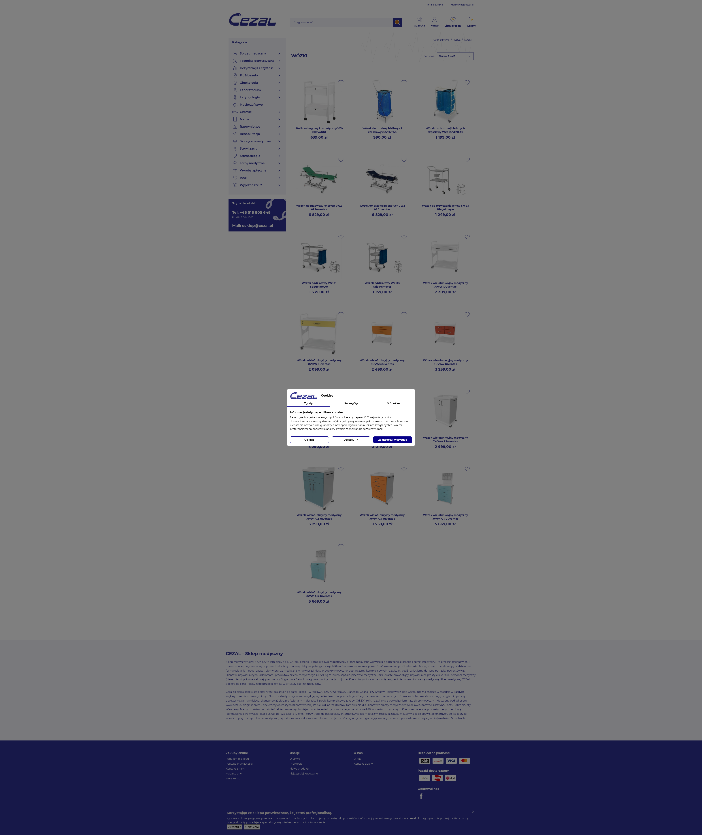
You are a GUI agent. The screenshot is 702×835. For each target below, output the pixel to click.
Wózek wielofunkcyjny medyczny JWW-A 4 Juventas (445, 516)
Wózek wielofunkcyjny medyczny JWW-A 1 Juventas (445, 439)
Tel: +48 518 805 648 (251, 212)
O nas (357, 758)
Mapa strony (234, 773)
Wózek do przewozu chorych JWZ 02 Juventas (382, 207)
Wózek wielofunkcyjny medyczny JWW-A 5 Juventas (319, 594)
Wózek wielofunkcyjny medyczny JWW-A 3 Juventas (382, 516)
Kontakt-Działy (363, 763)
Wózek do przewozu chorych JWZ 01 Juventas (319, 207)
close (473, 811)
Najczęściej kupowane (304, 773)
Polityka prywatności (239, 763)
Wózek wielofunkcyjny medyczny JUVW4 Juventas (445, 362)
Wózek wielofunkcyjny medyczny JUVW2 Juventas (319, 362)
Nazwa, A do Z (455, 56)
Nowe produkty (300, 768)
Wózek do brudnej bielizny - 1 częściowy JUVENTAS (382, 130)
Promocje (296, 763)
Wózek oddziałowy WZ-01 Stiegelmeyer (319, 284)
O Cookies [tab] (393, 403)
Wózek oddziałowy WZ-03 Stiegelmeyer (382, 284)
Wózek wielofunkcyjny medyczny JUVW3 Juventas (382, 362)
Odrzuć (309, 439)
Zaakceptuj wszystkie (392, 439)
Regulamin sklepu (237, 758)
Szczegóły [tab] (351, 403)
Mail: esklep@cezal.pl (462, 4)
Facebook (421, 796)
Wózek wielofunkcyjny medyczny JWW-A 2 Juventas (319, 516)
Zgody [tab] (308, 403)
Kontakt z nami (235, 768)
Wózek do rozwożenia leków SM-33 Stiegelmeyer (445, 207)
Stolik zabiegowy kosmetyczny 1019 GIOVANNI (319, 130)
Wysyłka (295, 758)
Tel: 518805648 (435, 4)
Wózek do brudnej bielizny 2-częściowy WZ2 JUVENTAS (445, 130)
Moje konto (233, 778)
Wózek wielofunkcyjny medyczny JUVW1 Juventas (445, 284)
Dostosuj (350, 439)
